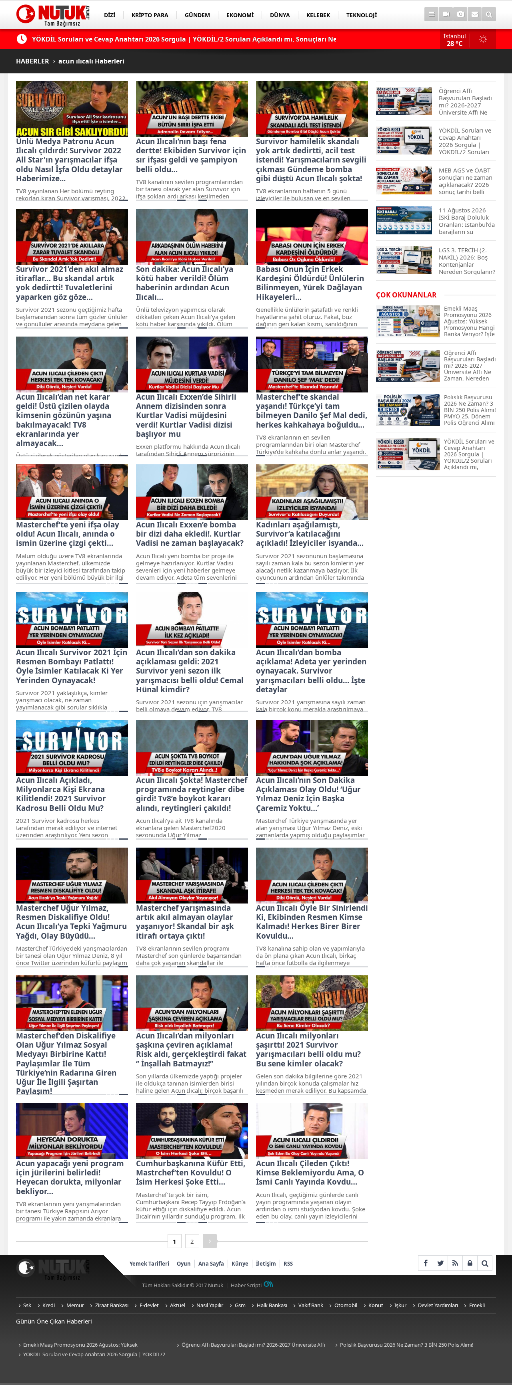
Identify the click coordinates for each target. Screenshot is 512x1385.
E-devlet (149, 1305)
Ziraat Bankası (111, 1305)
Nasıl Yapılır (209, 1305)
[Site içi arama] (489, 14)
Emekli (477, 1305)
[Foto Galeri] (460, 14)
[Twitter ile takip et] (440, 1263)
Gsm (240, 1305)
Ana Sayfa (211, 1263)
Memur (75, 1305)
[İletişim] (475, 14)
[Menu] (431, 14)
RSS (288, 1263)
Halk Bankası (272, 1305)
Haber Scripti (246, 1285)
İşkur (400, 1305)
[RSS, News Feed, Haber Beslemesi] (455, 1263)
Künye (240, 1263)
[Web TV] (446, 14)
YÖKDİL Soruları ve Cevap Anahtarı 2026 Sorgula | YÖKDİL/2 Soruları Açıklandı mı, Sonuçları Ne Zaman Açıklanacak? (90, 1355)
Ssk (27, 1305)
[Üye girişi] (469, 1263)
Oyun (184, 1263)
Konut (375, 1305)
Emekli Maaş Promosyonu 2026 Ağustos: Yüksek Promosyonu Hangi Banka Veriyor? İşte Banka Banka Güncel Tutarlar (87, 1345)
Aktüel (177, 1305)
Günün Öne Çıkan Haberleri (54, 1321)
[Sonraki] (210, 1241)
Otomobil (345, 1305)
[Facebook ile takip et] (425, 1263)
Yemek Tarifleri (149, 1263)
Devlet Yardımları (438, 1305)
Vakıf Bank (310, 1305)
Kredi (48, 1305)
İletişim (266, 1263)
